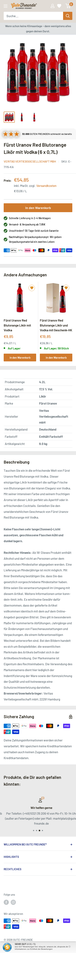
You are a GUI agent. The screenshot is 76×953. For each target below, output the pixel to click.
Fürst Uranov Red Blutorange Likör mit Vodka (17, 325)
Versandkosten (46, 185)
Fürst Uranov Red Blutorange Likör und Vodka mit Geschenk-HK (56, 325)
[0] (68, 6)
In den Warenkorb (38, 208)
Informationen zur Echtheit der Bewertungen (34, 949)
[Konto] (52, 6)
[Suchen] (67, 16)
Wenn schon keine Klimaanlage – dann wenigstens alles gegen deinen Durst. (38, 28)
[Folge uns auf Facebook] (6, 902)
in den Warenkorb (20, 357)
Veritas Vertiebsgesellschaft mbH (30, 161)
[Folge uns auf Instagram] (13, 902)
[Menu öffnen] (5, 6)
